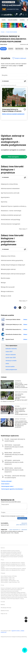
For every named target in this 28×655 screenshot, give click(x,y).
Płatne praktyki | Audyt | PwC (8, 577)
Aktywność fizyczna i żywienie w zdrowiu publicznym (14, 206)
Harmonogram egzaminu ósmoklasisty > (12, 489)
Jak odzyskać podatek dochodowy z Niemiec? (11, 552)
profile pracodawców (21, 387)
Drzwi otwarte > (5, 483)
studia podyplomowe (21, 414)
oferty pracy (18, 383)
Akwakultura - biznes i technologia (11, 210)
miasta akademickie (21, 421)
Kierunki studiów (12, 20)
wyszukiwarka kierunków (19, 394)
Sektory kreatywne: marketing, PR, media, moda (12, 555)
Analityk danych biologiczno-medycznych (13, 265)
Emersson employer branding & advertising (17, 636)
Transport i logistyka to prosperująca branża (11, 553)
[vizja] (14, 6)
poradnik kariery (20, 386)
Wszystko (3, 48)
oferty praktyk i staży (21, 384)
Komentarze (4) (24, 44)
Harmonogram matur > (7, 486)
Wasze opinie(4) (24, 650)
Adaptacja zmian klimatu (8, 256)
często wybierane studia (20, 412)
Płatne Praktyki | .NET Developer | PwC (10, 580)
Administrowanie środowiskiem (10, 188)
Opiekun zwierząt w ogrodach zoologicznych (13, 114)
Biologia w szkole (6, 296)
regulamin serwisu (20, 516)
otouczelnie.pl (4, 630)
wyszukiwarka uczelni (21, 422)
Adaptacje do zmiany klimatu (9, 184)
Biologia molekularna (7, 291)
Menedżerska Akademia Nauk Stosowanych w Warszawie (16, 334)
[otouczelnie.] (7, 15)
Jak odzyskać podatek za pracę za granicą (10, 550)
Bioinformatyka (5, 278)
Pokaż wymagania (13, 157)
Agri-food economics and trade (10, 193)
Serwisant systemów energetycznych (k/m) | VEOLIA (13, 564)
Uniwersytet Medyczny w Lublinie (15, 324)
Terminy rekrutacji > (6, 481)
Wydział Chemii (10, 339)
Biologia (3, 282)
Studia (3, 20)
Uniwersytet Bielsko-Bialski (13, 319)
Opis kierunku (19, 48)
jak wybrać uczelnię (20, 424)
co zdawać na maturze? (7, 401)
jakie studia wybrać (20, 408)
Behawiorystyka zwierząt (8, 269)
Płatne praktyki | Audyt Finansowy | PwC (10, 582)
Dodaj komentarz (22, 518)
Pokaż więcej (22, 229)
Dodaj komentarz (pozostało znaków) (11, 502)
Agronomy (4, 202)
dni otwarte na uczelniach (19, 426)
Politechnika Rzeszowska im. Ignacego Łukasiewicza (16, 329)
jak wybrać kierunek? (21, 400)
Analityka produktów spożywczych (11, 215)
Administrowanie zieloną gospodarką (12, 260)
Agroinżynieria (5, 197)
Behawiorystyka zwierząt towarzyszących (13, 274)
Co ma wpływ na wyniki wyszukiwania (8, 85)
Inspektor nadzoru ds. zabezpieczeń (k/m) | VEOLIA (13, 562)
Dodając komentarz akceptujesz (12, 516)
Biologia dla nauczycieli (7, 287)
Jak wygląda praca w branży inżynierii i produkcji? (12, 556)
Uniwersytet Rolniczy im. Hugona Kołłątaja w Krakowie (11, 110)
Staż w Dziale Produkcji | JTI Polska (9, 576)
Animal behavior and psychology (10, 219)
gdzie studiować (19, 410)
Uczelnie (22, 20)
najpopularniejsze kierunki (20, 397)
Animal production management (10, 224)
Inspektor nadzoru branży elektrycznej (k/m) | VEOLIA (13, 568)
